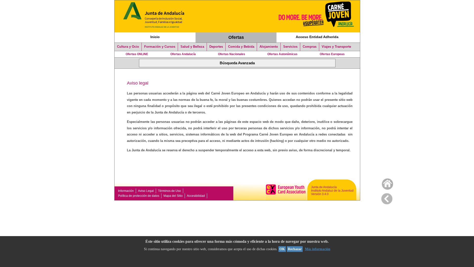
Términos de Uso (169, 190)
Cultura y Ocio (128, 46)
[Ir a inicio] (384, 183)
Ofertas (236, 37)
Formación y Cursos (159, 46)
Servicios (290, 46)
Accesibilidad (196, 195)
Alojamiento (268, 46)
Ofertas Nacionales (231, 54)
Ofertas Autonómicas (282, 54)
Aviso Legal (146, 190)
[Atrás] (387, 197)
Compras (309, 46)
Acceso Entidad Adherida (317, 37)
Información (126, 190)
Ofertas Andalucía (183, 54)
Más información (317, 249)
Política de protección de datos (138, 195)
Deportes (216, 46)
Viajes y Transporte (336, 46)
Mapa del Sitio (173, 195)
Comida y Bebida (241, 46)
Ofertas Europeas (332, 54)
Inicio (155, 37)
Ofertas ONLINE (137, 54)
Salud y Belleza (192, 46)
